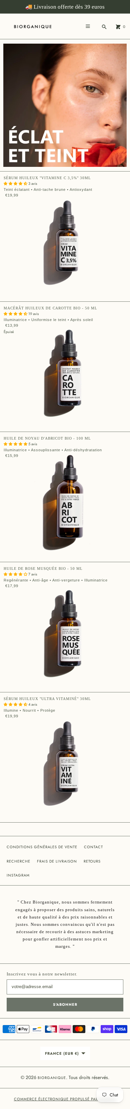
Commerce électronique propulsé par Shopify (65, 1099)
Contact (93, 847)
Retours (92, 861)
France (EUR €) (62, 1053)
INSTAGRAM (18, 875)
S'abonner (65, 1004)
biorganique (52, 1077)
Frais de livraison (57, 861)
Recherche (18, 861)
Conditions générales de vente (42, 847)
